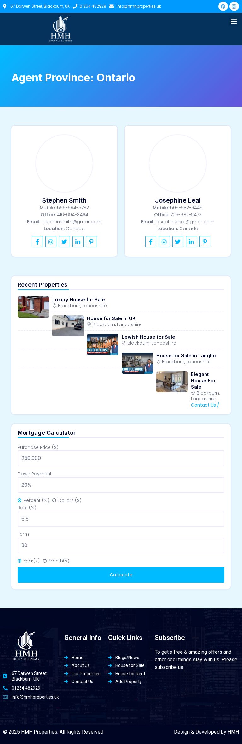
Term (23, 534)
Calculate (121, 575)
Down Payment (35, 474)
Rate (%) (27, 507)
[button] (233, 21)
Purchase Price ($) (38, 447)
